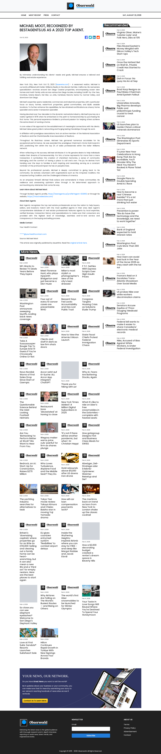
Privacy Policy (130, 728)
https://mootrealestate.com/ (40, 196)
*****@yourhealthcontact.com (33, 234)
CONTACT (55, 15)
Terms (126, 724)
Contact (127, 735)
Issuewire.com (62, 84)
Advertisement (130, 731)
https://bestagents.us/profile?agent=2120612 (67, 194)
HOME (23, 15)
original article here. (78, 243)
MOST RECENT (35, 15)
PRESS (46, 15)
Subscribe (91, 735)
